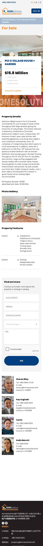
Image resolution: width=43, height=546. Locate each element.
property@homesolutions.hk (23, 542)
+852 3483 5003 (9, 2)
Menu (35, 11)
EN (32, 2)
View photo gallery (13, 91)
